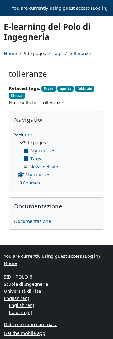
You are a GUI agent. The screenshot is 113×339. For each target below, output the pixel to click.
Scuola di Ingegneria (26, 284)
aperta (66, 88)
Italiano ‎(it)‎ (20, 312)
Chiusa (17, 95)
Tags (57, 53)
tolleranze (80, 53)
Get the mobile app (24, 333)
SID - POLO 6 (18, 277)
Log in (99, 8)
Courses (31, 182)
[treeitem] (56, 158)
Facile (49, 88)
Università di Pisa (22, 291)
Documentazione (32, 221)
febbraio (85, 88)
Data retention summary (30, 324)
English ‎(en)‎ (16, 298)
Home (10, 53)
